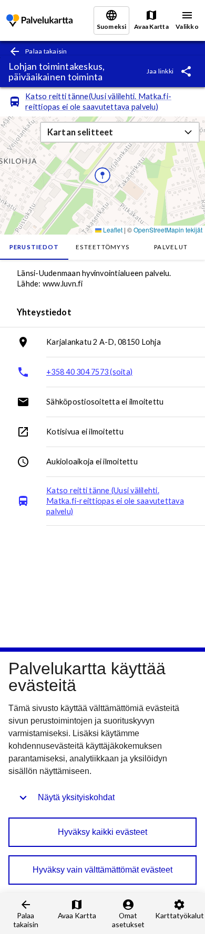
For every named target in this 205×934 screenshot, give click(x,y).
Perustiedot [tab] (34, 246)
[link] (39, 20)
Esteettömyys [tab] (102, 246)
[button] (120, 132)
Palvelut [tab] (171, 246)
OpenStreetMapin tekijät (168, 229)
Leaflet (111, 229)
